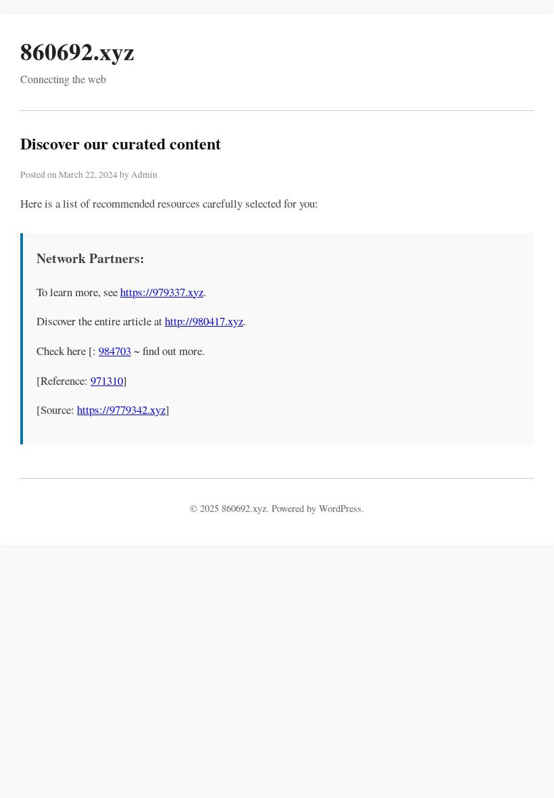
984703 (115, 350)
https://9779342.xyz (121, 409)
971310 (107, 380)
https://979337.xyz (161, 292)
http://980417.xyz (204, 321)
